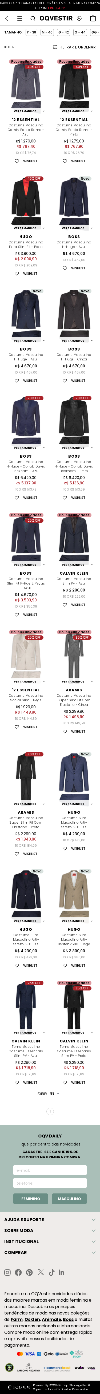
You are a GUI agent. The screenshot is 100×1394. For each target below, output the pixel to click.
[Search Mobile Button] (32, 18)
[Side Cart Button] (93, 18)
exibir (42, 1094)
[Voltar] (6, 18)
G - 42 (63, 32)
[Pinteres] (29, 1272)
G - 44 (80, 32)
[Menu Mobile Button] (19, 18)
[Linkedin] (62, 1272)
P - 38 (31, 32)
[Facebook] (18, 1272)
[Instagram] (7, 1272)
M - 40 (47, 32)
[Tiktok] (52, 1272)
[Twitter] (41, 1272)
